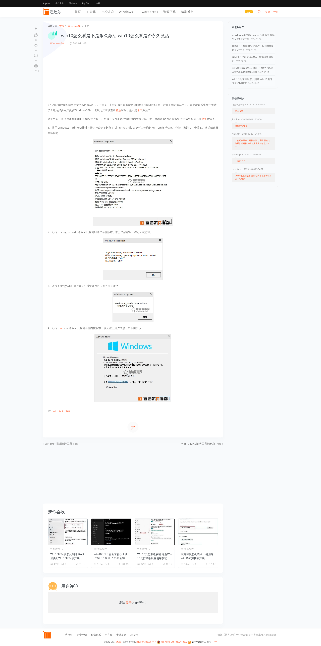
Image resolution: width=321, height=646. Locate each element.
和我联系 (96, 634)
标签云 (134, 634)
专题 (98, 3)
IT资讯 (91, 12)
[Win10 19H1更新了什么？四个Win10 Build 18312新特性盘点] (111, 532)
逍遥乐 (119, 641)
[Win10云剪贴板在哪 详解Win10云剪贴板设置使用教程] (155, 532)
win (62, 328)
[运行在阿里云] (196, 641)
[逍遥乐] (53, 12)
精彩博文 (187, 12)
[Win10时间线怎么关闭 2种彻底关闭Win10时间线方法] (68, 532)
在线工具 (60, 3)
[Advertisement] (133, 73)
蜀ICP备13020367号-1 (146, 641)
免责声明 (82, 634)
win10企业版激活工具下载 (61, 443)
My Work (86, 3)
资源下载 (169, 12)
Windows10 (57, 43)
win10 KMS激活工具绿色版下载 (201, 443)
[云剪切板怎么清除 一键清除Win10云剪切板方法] (198, 532)
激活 (118, 110)
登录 (129, 603)
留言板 (108, 634)
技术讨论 (107, 12)
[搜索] (259, 11)
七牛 (215, 641)
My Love (73, 3)
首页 (78, 12)
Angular (46, 3)
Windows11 (128, 12)
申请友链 (121, 634)
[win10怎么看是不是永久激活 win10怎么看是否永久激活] (133, 182)
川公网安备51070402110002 (173, 641)
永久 (139, 110)
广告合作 (68, 634)
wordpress (150, 12)
